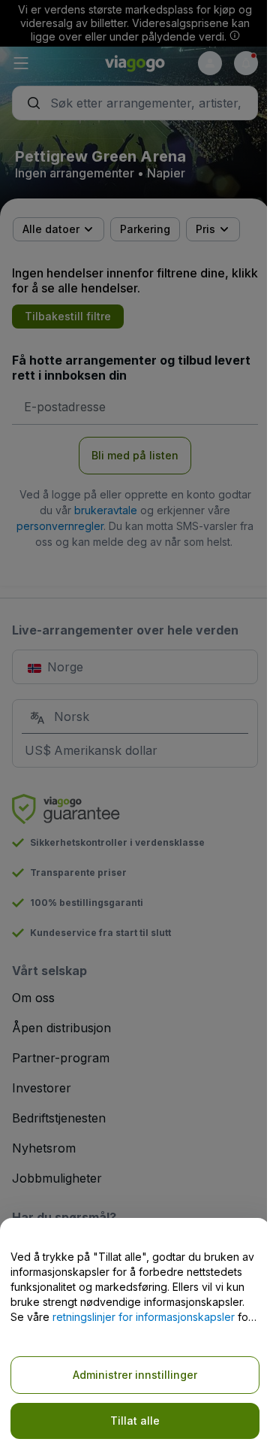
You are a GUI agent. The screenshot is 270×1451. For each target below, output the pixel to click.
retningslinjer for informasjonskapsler (143, 1316)
